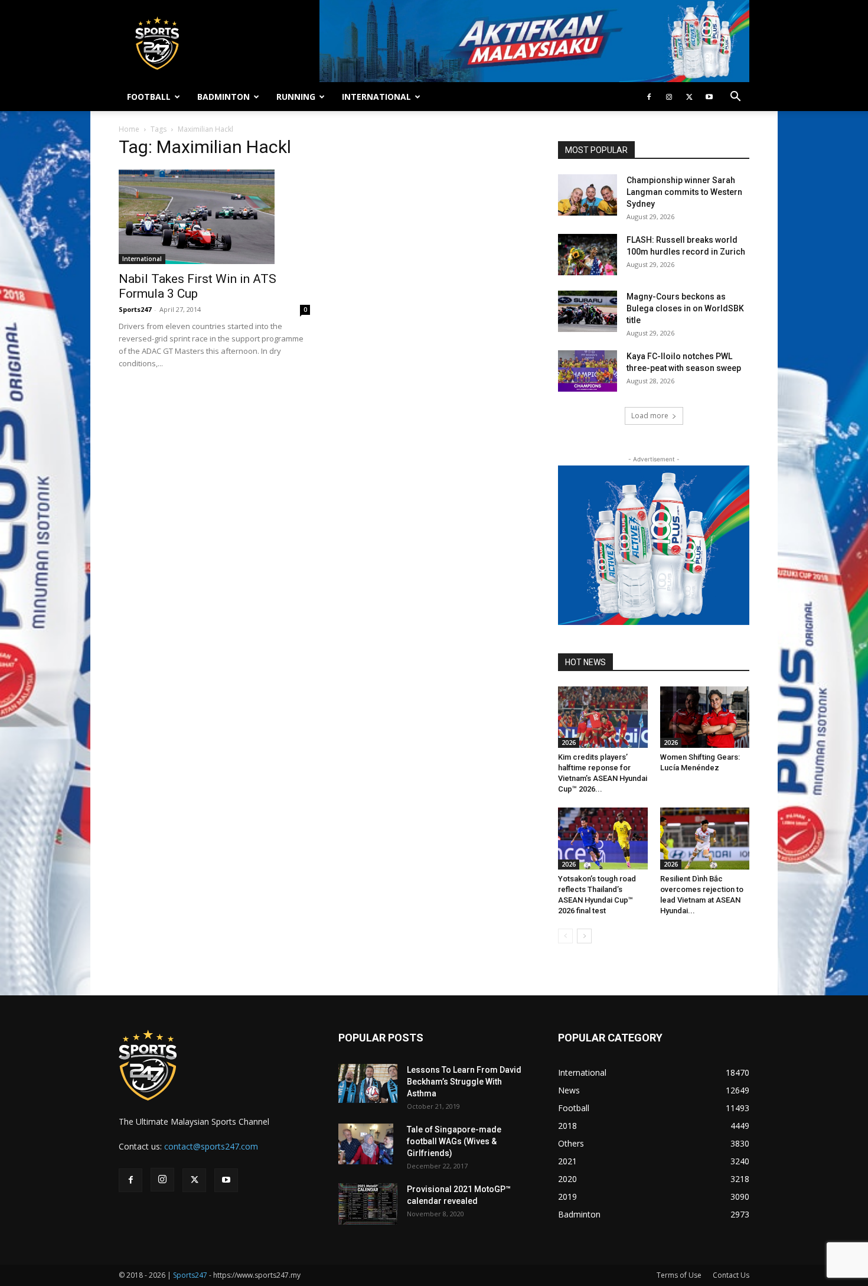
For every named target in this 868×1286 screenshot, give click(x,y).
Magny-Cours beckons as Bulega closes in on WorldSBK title (685, 308)
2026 (569, 742)
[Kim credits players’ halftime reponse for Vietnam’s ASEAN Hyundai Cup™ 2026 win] (603, 717)
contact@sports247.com (211, 1146)
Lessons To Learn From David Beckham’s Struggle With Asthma (464, 1081)
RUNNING (295, 96)
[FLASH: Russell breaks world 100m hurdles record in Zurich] (587, 254)
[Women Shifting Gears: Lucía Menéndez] (705, 717)
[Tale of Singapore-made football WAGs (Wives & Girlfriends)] (365, 1144)
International (142, 259)
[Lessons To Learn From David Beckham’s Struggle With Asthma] (367, 1083)
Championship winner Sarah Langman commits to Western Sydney (684, 192)
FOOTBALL (149, 96)
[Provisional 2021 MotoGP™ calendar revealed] (367, 1204)
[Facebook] (649, 97)
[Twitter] (689, 97)
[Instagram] (669, 97)
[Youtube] (709, 97)
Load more (649, 416)
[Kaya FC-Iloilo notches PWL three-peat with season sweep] (587, 371)
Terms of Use (679, 1275)
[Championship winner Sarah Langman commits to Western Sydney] (587, 195)
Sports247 (135, 309)
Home (129, 129)
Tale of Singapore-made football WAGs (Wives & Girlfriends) (454, 1141)
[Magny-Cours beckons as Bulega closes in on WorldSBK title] (587, 311)
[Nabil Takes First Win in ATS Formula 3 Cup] (214, 217)
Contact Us (731, 1275)
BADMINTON (223, 96)
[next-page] (584, 936)
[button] (735, 97)
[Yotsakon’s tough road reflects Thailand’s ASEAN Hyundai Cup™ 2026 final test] (603, 838)
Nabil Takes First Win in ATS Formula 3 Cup (197, 286)
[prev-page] (565, 936)
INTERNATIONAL (376, 96)
